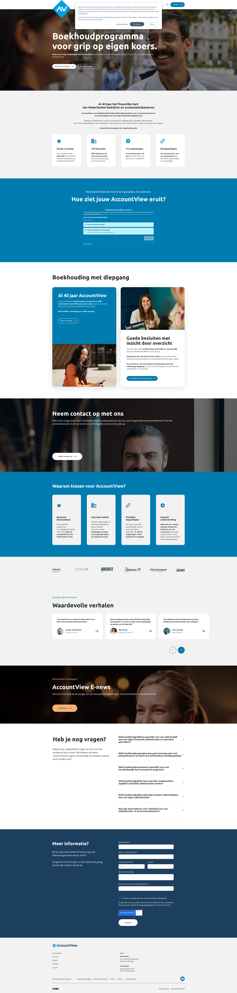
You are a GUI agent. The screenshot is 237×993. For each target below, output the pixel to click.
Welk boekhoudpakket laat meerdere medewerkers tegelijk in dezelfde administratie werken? (145, 782)
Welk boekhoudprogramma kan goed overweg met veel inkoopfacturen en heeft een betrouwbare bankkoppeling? (149, 754)
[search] (167, 4)
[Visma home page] (55, 989)
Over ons (55, 957)
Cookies (119, 979)
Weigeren (152, 24)
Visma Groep (164, 989)
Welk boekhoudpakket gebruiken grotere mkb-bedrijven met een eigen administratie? (148, 796)
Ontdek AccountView (62, 66)
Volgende (149, 238)
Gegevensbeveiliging (84, 979)
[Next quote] (181, 650)
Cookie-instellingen (122, 24)
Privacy (112, 979)
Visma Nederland (178, 989)
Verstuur (128, 922)
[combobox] (146, 888)
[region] (118, 630)
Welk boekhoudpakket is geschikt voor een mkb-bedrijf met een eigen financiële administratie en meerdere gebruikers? (147, 739)
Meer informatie (66, 321)
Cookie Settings (130, 979)
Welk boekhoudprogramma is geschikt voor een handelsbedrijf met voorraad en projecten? (143, 768)
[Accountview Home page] (56, 4)
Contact (176, 5)
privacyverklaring (146, 905)
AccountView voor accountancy (140, 378)
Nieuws (54, 960)
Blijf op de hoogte (86, 66)
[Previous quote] (172, 650)
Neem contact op (65, 456)
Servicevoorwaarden (101, 979)
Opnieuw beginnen (87, 243)
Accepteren (137, 24)
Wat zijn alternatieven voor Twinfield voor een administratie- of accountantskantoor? (143, 810)
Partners (55, 964)
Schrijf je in (62, 708)
